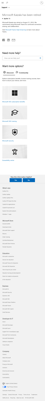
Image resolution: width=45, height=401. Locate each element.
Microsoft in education (8, 256)
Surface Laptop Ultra (8, 197)
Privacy (20, 394)
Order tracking (6, 237)
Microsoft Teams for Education (10, 263)
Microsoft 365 (6, 299)
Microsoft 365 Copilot (8, 309)
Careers (4, 354)
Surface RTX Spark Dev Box (9, 201)
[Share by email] (12, 39)
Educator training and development (11, 273)
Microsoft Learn (6, 328)
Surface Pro (5, 191)
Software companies (8, 341)
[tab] (9, 72)
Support (5, 7)
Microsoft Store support (9, 230)
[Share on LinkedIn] (7, 39)
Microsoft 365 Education (9, 266)
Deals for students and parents (10, 276)
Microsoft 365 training (9, 121)
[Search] (40, 58)
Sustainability (6, 377)
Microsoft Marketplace (8, 338)
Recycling (12, 398)
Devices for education (8, 259)
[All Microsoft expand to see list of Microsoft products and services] (2, 2)
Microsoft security (8, 141)
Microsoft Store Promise (9, 243)
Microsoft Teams (7, 305)
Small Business (6, 312)
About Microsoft (7, 357)
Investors (5, 367)
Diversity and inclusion (8, 371)
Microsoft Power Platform (9, 302)
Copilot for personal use (9, 207)
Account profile (6, 223)
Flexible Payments (7, 247)
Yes (16, 180)
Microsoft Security (7, 292)
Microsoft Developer (8, 325)
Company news (6, 361)
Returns (4, 233)
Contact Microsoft (12, 394)
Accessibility (6, 374)
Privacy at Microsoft (8, 364)
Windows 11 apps (7, 214)
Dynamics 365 (6, 295)
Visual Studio (6, 345)
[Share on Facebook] (3, 39)
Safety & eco (6, 398)
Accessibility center (8, 160)
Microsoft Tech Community (9, 335)
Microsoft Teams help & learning (15, 30)
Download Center (7, 227)
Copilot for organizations (9, 204)
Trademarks (34, 394)
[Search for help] (7, 2)
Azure (4, 321)
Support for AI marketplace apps (11, 331)
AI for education (7, 279)
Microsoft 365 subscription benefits (13, 102)
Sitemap (5, 394)
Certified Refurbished (8, 240)
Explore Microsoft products (9, 211)
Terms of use (26, 394)
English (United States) (11, 383)
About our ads (20, 398)
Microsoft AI (6, 289)
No (29, 180)
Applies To (7, 18)
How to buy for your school (9, 269)
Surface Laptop (6, 194)
